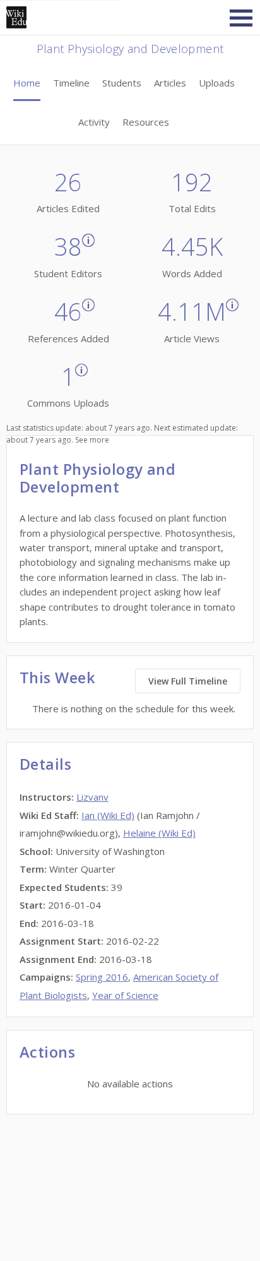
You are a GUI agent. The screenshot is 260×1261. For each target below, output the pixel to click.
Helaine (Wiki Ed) (159, 833)
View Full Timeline (187, 681)
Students (121, 82)
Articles (170, 82)
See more (92, 439)
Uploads (217, 82)
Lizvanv (92, 797)
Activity (94, 122)
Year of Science (125, 995)
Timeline (71, 82)
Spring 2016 (102, 977)
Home (26, 82)
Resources (145, 122)
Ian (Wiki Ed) (107, 815)
